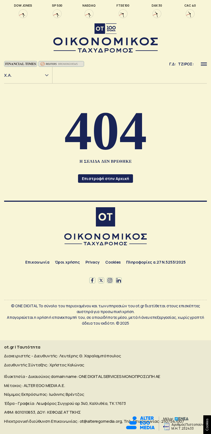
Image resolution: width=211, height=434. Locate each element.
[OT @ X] (101, 280)
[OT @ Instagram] (110, 280)
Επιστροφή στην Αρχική (105, 178)
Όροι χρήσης (67, 262)
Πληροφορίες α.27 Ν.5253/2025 (156, 262)
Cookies (113, 262)
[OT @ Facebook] (92, 280)
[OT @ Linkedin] (119, 280)
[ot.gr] (105, 38)
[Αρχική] (105, 217)
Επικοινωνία (37, 262)
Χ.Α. (8, 75)
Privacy (92, 262)
